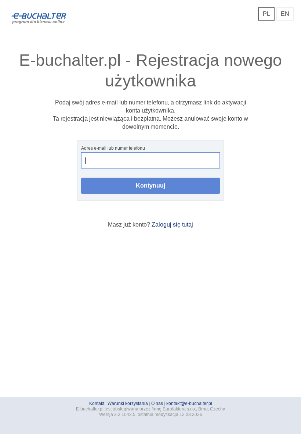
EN (285, 14)
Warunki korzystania (128, 403)
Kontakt (96, 403)
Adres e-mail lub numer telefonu (113, 148)
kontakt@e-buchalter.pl (189, 403)
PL (266, 14)
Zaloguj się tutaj (172, 224)
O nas (157, 403)
